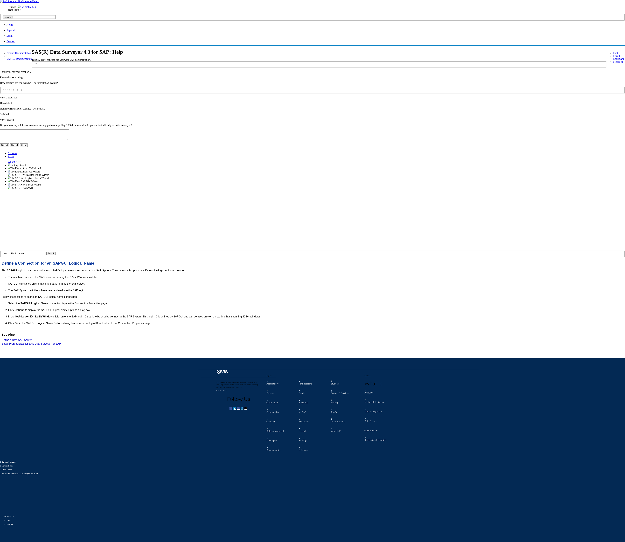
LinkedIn (238, 409)
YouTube (242, 409)
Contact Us (9, 516)
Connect (11, 41)
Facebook (231, 409)
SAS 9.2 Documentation (19, 58)
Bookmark (618, 58)
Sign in (12, 7)
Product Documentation (19, 53)
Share (7, 520)
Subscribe (9, 524)
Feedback (618, 61)
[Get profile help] (28, 7)
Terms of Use (7, 466)
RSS (246, 409)
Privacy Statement (9, 462)
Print (615, 53)
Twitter (234, 409)
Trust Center (7, 470)
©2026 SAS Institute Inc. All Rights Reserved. (20, 474)
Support (11, 30)
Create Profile (14, 9)
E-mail (616, 56)
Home (10, 24)
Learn (10, 35)
